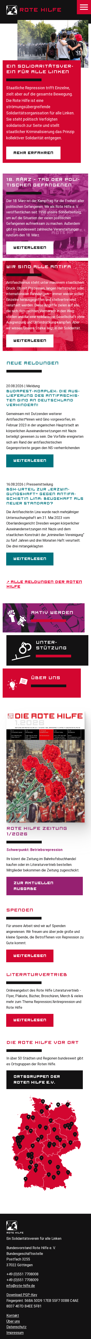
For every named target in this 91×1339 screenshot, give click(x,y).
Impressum (15, 1333)
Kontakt (12, 1315)
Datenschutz (16, 1327)
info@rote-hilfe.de (20, 1286)
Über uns (13, 1321)
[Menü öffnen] (84, 7)
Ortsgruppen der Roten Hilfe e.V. (36, 1079)
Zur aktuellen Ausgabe (33, 886)
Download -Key (21, 1295)
